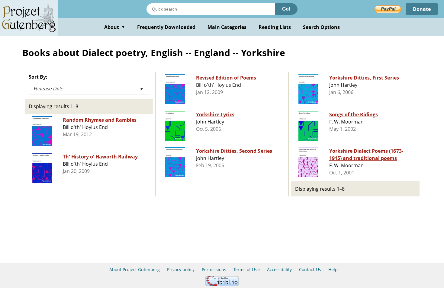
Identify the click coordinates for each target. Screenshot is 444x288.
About (114, 27)
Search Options (321, 27)
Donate (422, 9)
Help (333, 269)
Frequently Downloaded (166, 27)
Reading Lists (275, 27)
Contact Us (310, 269)
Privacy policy (181, 269)
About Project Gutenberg (134, 269)
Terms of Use (246, 269)
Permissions (214, 269)
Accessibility (279, 269)
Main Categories (227, 27)
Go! (286, 8)
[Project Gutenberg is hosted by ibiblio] (222, 284)
